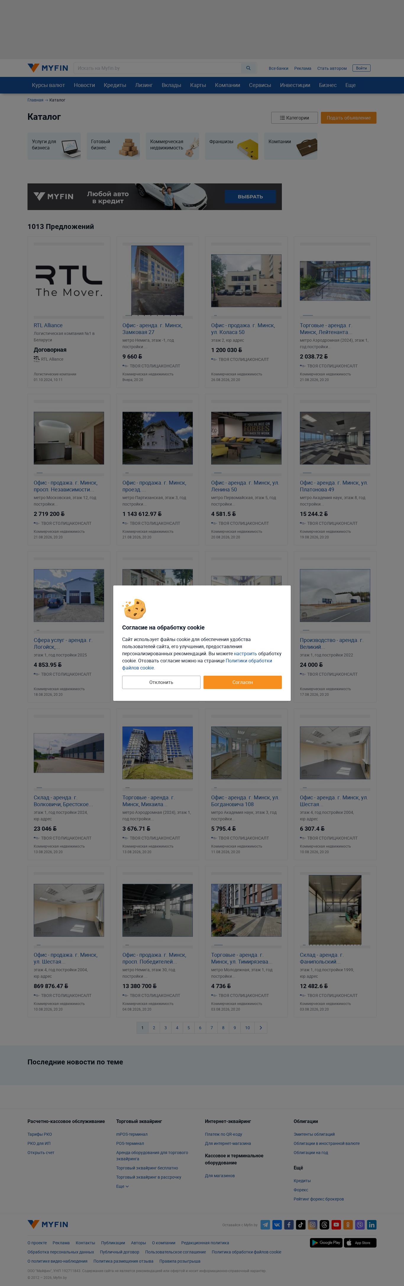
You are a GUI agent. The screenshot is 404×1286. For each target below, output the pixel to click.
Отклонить (161, 682)
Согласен (242, 682)
